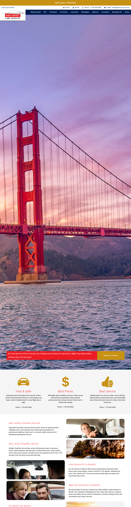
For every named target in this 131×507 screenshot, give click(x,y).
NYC (45, 12)
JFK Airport (53, 12)
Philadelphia (85, 12)
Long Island (74, 12)
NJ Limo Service (9, 7)
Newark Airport (36, 12)
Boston (127, 12)
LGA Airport (64, 12)
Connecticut (105, 12)
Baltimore (95, 12)
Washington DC (117, 12)
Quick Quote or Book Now (65, 3)
